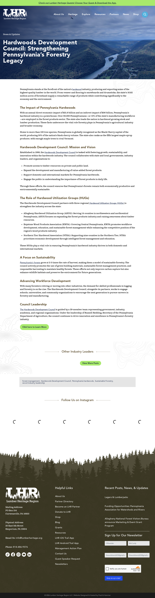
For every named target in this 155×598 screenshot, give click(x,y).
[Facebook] (13, 554)
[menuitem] (145, 15)
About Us (60, 496)
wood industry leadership (33, 383)
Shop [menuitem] (136, 14)
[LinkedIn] (29, 554)
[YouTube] (24, 554)
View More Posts (90, 363)
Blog (57, 522)
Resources (60, 532)
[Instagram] (18, 554)
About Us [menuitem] (59, 14)
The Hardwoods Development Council (37, 309)
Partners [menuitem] (114, 14)
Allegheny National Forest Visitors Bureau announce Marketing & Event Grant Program (127, 522)
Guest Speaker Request (67, 558)
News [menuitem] (126, 14)
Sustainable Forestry (104, 381)
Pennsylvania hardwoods (83, 381)
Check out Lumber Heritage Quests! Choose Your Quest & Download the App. (77, 2)
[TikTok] (7, 554)
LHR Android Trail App (67, 543)
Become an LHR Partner (67, 506)
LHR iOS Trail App (64, 538)
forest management (31, 381)
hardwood (76, 89)
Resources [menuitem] (100, 14)
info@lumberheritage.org (29, 538)
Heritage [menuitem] (73, 14)
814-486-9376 (20, 546)
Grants (58, 527)
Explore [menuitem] (86, 14)
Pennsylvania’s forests (30, 262)
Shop (58, 517)
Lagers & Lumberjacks (116, 497)
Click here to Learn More (34, 327)
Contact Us (60, 553)
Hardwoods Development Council (56, 381)
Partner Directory (64, 501)
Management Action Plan (68, 548)
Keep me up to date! (114, 578)
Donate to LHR (63, 511)
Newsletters (61, 564)
